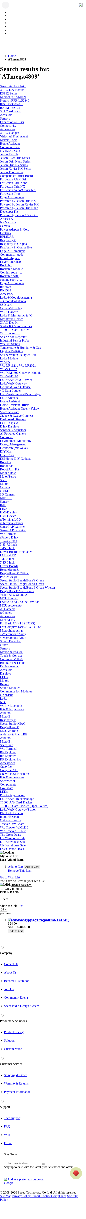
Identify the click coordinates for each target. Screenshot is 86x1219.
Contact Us (11, 964)
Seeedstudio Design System (21, 1006)
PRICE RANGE (10, 892)
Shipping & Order (15, 1075)
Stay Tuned (11, 1154)
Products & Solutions (13, 1021)
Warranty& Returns (16, 1083)
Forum (8, 1143)
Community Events (16, 997)
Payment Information (17, 1091)
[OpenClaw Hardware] (76, 1173)
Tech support (12, 1118)
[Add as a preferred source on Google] (26, 1181)
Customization (13, 1049)
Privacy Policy (21, 1196)
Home (12, 55)
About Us (10, 972)
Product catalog (14, 1032)
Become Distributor (16, 980)
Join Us (9, 989)
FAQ (7, 1126)
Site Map (5, 1196)
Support (5, 1107)
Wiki (7, 1134)
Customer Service (11, 1064)
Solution (9, 1040)
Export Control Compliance (48, 1196)
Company (6, 953)
